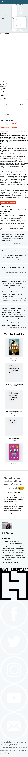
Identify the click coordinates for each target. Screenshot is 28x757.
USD (20, 22)
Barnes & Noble (12, 124)
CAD (20, 24)
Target (15, 131)
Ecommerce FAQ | (4, 747)
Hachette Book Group (6, 742)
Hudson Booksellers (6, 131)
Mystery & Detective (10, 210)
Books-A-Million (5, 127)
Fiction (2, 210)
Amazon (3, 124)
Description (3, 133)
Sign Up (21, 488)
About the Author (5, 211)
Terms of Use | (11, 747)
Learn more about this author (9, 562)
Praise (1, 230)
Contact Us (24, 747)
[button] (14, 78)
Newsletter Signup (5, 741)
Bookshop (14, 127)
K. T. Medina (5, 80)
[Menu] (3, 18)
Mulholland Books (12, 744)
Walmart (23, 131)
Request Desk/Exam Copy (8, 202)
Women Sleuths (22, 210)
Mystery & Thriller (5, 206)
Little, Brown (3, 744)
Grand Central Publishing (19, 742)
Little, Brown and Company (7, 90)
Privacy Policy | (18, 747)
